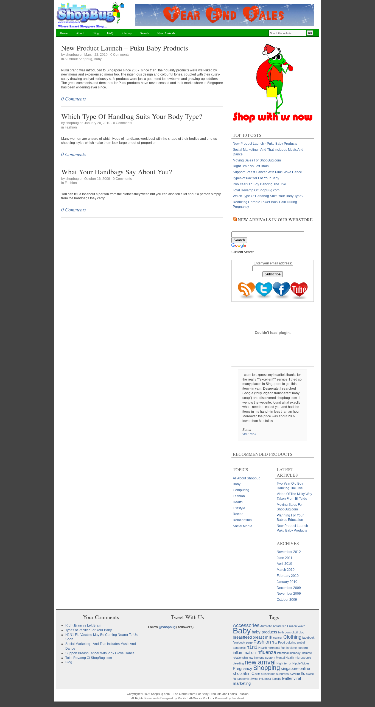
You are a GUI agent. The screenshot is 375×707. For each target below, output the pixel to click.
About (80, 33)
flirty (274, 642)
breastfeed (242, 637)
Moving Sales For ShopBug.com (257, 160)
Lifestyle (239, 508)
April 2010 (284, 564)
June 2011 (284, 558)
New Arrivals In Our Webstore (275, 219)
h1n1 (252, 647)
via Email (249, 434)
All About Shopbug (78, 59)
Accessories (246, 625)
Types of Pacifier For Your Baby (256, 178)
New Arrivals (166, 33)
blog (301, 632)
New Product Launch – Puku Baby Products (124, 47)
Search (144, 33)
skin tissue (268, 673)
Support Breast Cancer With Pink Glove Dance (267, 172)
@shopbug (167, 627)
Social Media (242, 526)
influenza (266, 652)
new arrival (260, 662)
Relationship (242, 520)
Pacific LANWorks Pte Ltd (195, 698)
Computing (241, 490)
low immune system (262, 657)
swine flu (297, 673)
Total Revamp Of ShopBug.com (256, 190)
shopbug (72, 55)
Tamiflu (276, 678)
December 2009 (289, 588)
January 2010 (287, 582)
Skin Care (251, 673)
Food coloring (287, 642)
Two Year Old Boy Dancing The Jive (259, 184)
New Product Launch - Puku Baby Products (265, 144)
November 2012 (289, 552)
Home (64, 33)
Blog (96, 33)
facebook (308, 637)
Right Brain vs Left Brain (251, 166)
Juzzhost (238, 698)
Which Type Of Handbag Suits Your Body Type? (131, 116)
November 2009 (289, 594)
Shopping (266, 667)
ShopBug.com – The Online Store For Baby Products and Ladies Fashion (91, 15)
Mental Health (285, 657)
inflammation (244, 652)
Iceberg (303, 647)
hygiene (291, 647)
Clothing (292, 637)
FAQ (110, 33)
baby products (264, 632)
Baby (98, 59)
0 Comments (119, 55)
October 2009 (287, 600)
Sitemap (127, 33)
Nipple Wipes (301, 663)
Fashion (71, 127)
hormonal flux (277, 647)
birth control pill (288, 632)
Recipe (238, 514)
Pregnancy (242, 668)
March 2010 (286, 570)
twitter (287, 678)
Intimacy (295, 653)
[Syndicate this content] (235, 219)
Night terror (284, 663)
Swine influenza (260, 678)
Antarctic (266, 626)
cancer (277, 637)
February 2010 (288, 576)
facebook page (243, 642)
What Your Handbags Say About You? (116, 171)
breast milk (262, 637)
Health (238, 502)
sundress (282, 673)
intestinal (283, 653)
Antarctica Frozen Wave (289, 626)
